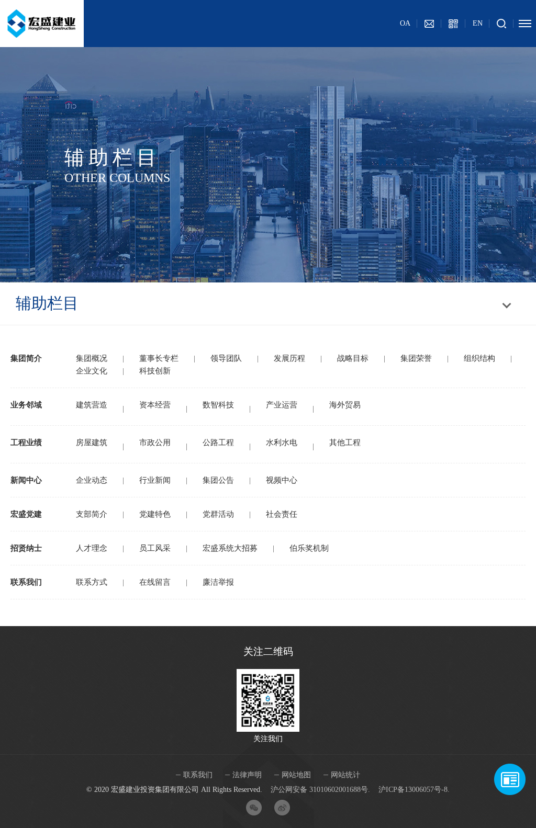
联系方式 (91, 582)
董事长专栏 (158, 358)
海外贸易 (345, 405)
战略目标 (352, 358)
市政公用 (155, 442)
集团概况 (91, 358)
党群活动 (218, 514)
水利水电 (281, 442)
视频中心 (281, 480)
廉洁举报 (218, 582)
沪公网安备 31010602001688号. (320, 789)
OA (405, 23)
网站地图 (296, 775)
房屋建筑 (91, 442)
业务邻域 (26, 405)
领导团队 (226, 358)
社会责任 (281, 514)
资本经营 (155, 405)
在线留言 (155, 582)
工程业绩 (26, 442)
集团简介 (26, 358)
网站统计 (345, 775)
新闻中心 (26, 480)
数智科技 (218, 405)
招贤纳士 (26, 548)
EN (478, 23)
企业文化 (91, 371)
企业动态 (91, 480)
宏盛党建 (26, 514)
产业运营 (281, 405)
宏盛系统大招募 (230, 548)
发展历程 (289, 358)
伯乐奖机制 (309, 548)
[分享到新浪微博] (282, 807)
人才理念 (91, 548)
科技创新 (155, 371)
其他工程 (345, 442)
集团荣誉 (416, 358)
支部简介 (91, 514)
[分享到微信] (254, 807)
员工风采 (155, 548)
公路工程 (218, 442)
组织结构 (479, 358)
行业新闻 (155, 480)
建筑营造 (91, 405)
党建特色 (155, 514)
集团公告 (218, 480)
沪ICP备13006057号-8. (414, 789)
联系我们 (26, 582)
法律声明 (247, 775)
